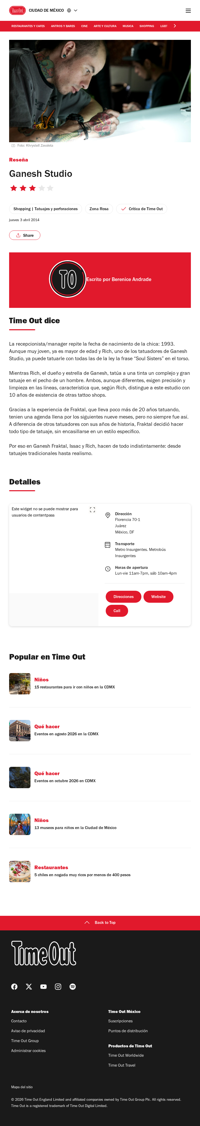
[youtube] (43, 987)
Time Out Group (25, 1041)
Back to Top (105, 923)
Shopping (147, 26)
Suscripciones (120, 1021)
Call (117, 611)
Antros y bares (63, 26)
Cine (84, 26)
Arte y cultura (105, 26)
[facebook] (14, 987)
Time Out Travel (121, 1066)
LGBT (163, 26)
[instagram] (58, 987)
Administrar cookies (28, 1051)
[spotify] (73, 987)
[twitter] (29, 987)
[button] (92, 510)
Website (158, 597)
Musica (128, 26)
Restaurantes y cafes (28, 26)
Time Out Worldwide (126, 1056)
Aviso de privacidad (28, 1031)
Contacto (19, 1021)
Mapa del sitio (22, 1088)
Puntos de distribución (128, 1031)
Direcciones (124, 597)
